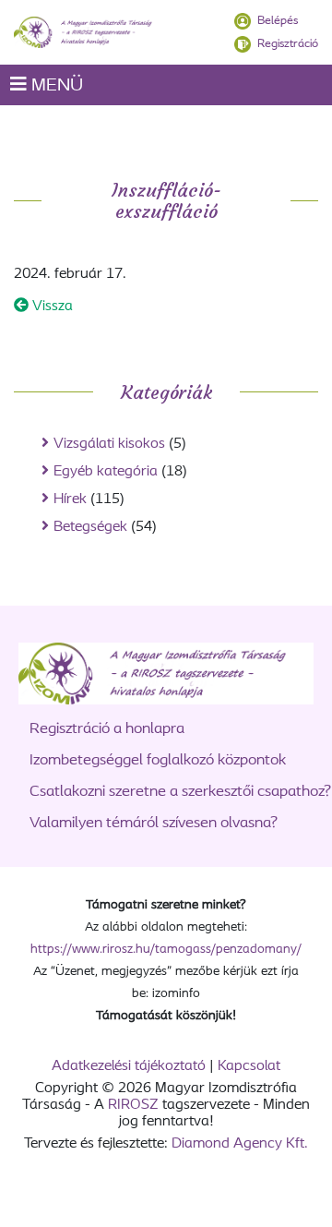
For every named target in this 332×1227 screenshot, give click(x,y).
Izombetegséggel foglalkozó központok (158, 760)
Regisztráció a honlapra (107, 729)
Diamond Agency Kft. (240, 1144)
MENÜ (55, 86)
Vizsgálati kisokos (109, 444)
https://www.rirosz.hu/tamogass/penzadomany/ (166, 949)
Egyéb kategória (105, 471)
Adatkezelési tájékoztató (129, 1066)
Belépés (277, 21)
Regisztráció (287, 44)
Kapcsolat (249, 1066)
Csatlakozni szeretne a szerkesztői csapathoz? (180, 792)
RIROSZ (133, 1105)
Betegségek (90, 527)
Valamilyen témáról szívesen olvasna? (154, 823)
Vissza (51, 306)
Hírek (70, 499)
